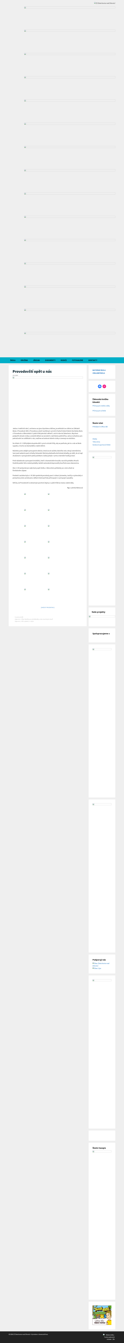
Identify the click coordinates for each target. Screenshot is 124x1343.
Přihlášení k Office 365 (100, 427)
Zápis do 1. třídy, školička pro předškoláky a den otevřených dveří (34, 619)
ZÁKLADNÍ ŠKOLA (99, 373)
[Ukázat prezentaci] (47, 607)
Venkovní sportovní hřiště (101, 445)
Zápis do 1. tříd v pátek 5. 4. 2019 (24, 621)
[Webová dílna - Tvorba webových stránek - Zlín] (109, 1339)
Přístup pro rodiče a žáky (101, 406)
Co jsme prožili (19, 617)
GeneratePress (43, 1334)
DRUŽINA (24, 360)
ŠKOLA (12, 360)
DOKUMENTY (50, 360)
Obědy (95, 439)
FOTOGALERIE (77, 360)
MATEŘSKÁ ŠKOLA (99, 370)
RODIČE (64, 360)
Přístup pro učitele (99, 411)
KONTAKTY (92, 360)
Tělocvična (96, 442)
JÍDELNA (36, 360)
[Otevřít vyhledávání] (112, 360)
